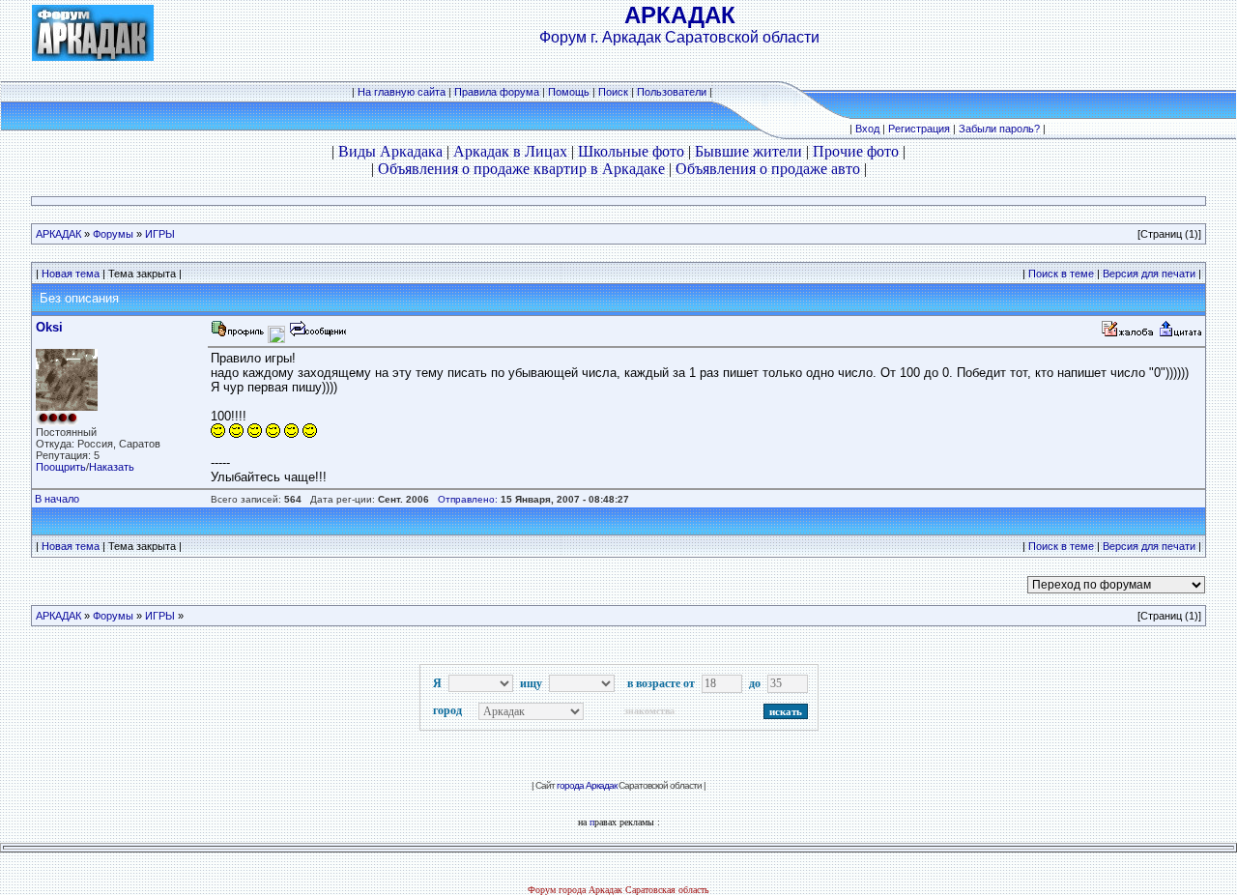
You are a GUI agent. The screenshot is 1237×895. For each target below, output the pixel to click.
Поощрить (61, 467)
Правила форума (496, 92)
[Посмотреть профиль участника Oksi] (238, 334)
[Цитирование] (1180, 334)
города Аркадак (587, 785)
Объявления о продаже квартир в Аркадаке (521, 168)
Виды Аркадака (390, 151)
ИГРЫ (160, 234)
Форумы (113, 234)
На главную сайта (402, 92)
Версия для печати (1149, 273)
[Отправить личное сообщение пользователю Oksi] (317, 334)
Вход (867, 128)
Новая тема (71, 273)
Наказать (111, 467)
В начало (57, 499)
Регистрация (919, 128)
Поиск (613, 92)
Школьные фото (631, 151)
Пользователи (671, 92)
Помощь (569, 92)
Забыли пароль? (999, 128)
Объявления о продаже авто (768, 168)
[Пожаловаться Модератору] (1128, 334)
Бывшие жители (748, 151)
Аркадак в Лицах (510, 151)
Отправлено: (468, 499)
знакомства (649, 711)
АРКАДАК (58, 234)
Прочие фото (856, 151)
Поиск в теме (1061, 273)
